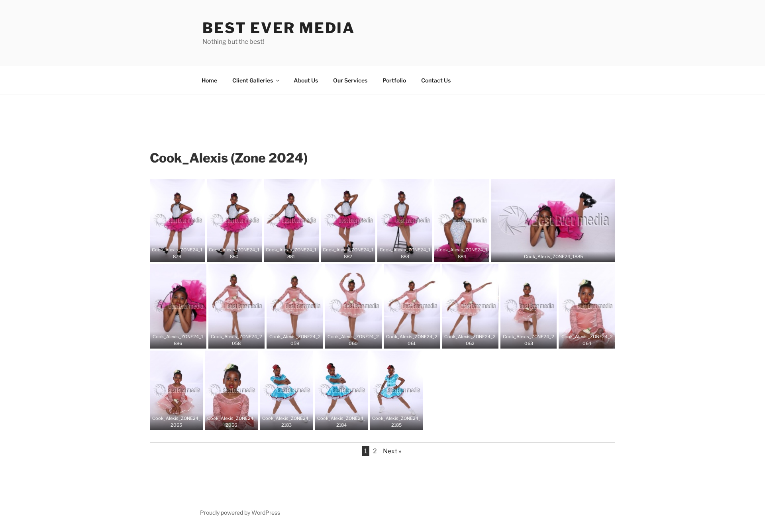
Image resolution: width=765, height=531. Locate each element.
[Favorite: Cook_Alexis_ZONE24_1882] (342, 253)
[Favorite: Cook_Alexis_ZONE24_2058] (230, 340)
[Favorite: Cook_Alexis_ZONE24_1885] (547, 253)
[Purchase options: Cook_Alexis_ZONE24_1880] (240, 253)
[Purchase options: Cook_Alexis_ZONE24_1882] (354, 253)
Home (209, 80)
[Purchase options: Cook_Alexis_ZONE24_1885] (559, 253)
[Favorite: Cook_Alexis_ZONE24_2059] (289, 340)
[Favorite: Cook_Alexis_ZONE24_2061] (406, 340)
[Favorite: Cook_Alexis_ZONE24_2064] (581, 340)
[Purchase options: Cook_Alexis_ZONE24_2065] (182, 421)
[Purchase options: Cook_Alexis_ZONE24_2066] (237, 421)
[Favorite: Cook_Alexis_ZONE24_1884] (456, 253)
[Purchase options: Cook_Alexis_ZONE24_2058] (242, 340)
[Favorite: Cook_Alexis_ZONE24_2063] (523, 340)
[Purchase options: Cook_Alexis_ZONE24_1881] (297, 253)
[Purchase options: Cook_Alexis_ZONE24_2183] (292, 421)
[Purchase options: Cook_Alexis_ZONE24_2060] (359, 340)
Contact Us (436, 80)
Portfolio (394, 80)
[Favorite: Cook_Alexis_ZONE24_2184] (335, 421)
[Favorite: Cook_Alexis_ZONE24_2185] (390, 421)
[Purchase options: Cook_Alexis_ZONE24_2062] (476, 340)
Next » (392, 451)
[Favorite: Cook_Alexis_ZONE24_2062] (464, 340)
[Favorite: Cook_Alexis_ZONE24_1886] (172, 340)
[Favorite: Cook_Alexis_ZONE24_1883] (399, 253)
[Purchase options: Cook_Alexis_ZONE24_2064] (593, 340)
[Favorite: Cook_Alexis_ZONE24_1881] (285, 253)
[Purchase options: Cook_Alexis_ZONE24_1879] (183, 253)
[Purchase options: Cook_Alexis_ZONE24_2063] (535, 340)
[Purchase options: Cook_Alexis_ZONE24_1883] (411, 253)
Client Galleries (252, 80)
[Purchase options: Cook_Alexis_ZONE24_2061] (418, 340)
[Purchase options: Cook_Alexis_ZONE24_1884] (468, 253)
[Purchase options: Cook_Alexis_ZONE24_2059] (301, 340)
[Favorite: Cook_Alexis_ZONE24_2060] (347, 340)
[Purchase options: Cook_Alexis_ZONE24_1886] (184, 340)
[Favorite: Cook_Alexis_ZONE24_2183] (280, 421)
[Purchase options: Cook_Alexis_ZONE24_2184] (347, 421)
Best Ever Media (278, 28)
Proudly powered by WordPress (240, 512)
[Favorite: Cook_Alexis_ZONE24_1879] (171, 253)
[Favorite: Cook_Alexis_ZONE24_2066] (226, 421)
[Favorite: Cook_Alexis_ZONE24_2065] (171, 421)
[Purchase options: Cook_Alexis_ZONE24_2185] (402, 421)
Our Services (350, 80)
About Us (306, 80)
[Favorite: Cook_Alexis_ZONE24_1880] (228, 253)
